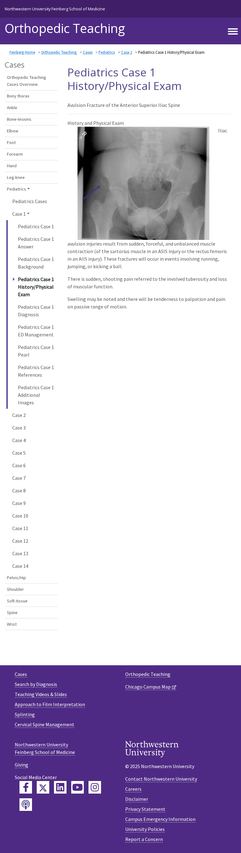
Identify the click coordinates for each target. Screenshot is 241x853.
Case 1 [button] (19, 214)
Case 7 (19, 478)
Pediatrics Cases (29, 201)
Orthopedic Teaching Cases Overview (26, 81)
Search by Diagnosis (36, 684)
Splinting (25, 714)
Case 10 (20, 515)
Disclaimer (136, 799)
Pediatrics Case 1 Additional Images (36, 395)
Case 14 (20, 566)
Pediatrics (107, 52)
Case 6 (19, 465)
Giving (21, 765)
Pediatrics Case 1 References (36, 371)
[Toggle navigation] (233, 32)
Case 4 (19, 440)
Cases (88, 52)
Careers (133, 789)
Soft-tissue (17, 601)
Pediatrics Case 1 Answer (36, 243)
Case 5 (19, 453)
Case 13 (20, 553)
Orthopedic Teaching (65, 28)
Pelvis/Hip (16, 577)
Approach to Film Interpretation (50, 704)
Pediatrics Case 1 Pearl (36, 351)
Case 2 (19, 415)
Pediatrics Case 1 (36, 226)
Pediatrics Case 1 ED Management (36, 331)
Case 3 (19, 427)
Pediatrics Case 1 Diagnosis (36, 311)
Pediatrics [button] (16, 189)
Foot (11, 142)
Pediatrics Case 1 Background (36, 263)
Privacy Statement (145, 809)
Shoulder (15, 589)
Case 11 (20, 528)
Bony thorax (18, 96)
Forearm (15, 154)
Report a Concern (144, 839)
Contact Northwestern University (161, 779)
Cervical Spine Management (44, 724)
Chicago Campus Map (148, 687)
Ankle (12, 107)
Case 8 (19, 490)
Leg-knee (16, 177)
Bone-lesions (19, 119)
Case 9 (19, 503)
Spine (12, 612)
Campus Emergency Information (160, 819)
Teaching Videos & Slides (41, 694)
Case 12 (20, 541)
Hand (12, 166)
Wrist (12, 624)
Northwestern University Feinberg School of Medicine (55, 9)
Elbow (12, 131)
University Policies (145, 829)
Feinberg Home (22, 52)
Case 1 (126, 52)
